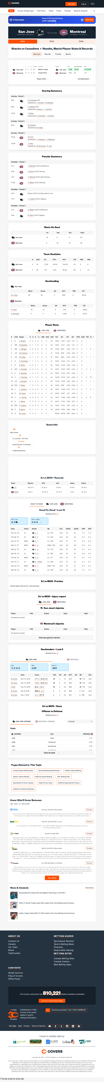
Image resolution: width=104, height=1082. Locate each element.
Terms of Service (39, 1026)
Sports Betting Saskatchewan (49, 770)
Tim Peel (25, 438)
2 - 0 (36, 545)
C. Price (14, 310)
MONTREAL (61, 602)
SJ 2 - (39, 695)
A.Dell (13, 687)
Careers (12, 944)
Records (48, 54)
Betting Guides (64, 936)
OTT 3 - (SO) (41, 679)
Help (20, 1026)
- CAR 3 (39, 687)
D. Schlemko (32, 100)
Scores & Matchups (26, 11)
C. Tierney (23, 397)
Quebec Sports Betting (73, 770)
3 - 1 (36, 541)
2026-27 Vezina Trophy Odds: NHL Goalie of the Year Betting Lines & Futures (46, 903)
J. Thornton (23, 377)
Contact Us (13, 941)
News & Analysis (80, 11)
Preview (58, 54)
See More (52, 878)
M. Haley (22, 357)
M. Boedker (23, 345)
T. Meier (31, 113)
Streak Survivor (15, 973)
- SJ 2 (39, 691)
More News (90, 888)
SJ (15, 487)
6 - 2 (36, 537)
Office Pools (14, 979)
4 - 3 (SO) (38, 562)
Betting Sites (63, 953)
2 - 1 (36, 533)
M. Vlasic (22, 393)
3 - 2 (36, 570)
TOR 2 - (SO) (41, 683)
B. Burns (22, 409)
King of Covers (15, 976)
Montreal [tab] (61, 330)
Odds (51, 11)
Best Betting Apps (62, 964)
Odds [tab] (81, 41)
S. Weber (31, 182)
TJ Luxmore (16, 438)
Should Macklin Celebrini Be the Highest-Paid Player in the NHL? (42, 893)
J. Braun (22, 401)
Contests (14, 967)
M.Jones (14, 679)
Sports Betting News (64, 944)
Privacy (27, 1026)
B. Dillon (31, 215)
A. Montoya (15, 314)
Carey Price (42, 73)
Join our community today (52, 1001)
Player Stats (41, 79)
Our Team (13, 947)
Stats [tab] (23, 41)
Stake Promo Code (45, 783)
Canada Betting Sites (64, 958)
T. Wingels (23, 349)
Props (58, 11)
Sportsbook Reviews (64, 941)
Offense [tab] (23, 721)
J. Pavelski (23, 369)
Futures (67, 11)
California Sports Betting (43, 777)
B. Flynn (30, 137)
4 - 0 (36, 549)
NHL (11, 11)
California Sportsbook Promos (68, 783)
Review (89, 810)
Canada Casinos (62, 961)
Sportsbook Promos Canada (23, 783)
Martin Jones (43, 69)
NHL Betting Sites (63, 777)
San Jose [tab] (45, 330)
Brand (11, 950)
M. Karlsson (32, 125)
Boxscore (36, 54)
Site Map (12, 1026)
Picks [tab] (52, 41)
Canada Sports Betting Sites (23, 770)
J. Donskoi (23, 381)
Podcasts (58, 947)
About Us (14, 936)
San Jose (26, 31)
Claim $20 (89, 20)
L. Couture (31, 199)
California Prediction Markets (23, 789)
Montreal (78, 31)
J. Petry (30, 143)
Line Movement (83, 79)
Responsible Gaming (63, 950)
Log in (83, 4)
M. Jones (14, 295)
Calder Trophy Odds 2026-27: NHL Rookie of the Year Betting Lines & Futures (47, 913)
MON (16, 492)
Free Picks (41, 11)
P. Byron (31, 171)
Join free (71, 4)
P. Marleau (31, 107)
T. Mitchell (31, 166)
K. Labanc (22, 405)
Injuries (68, 54)
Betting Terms (51, 514)
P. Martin (22, 341)
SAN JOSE (46, 602)
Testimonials (14, 953)
